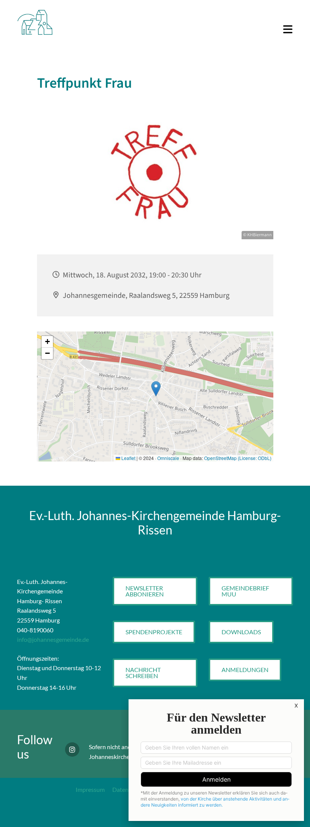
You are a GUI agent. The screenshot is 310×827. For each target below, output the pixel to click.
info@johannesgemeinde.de (53, 639)
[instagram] (72, 749)
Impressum (90, 789)
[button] (179, 30)
